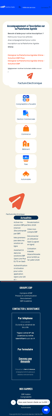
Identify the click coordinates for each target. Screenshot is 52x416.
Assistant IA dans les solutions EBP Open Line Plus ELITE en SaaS (20, 256)
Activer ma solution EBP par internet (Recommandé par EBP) (20, 228)
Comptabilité (25, 397)
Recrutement (26, 298)
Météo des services (29, 7)
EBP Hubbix (26, 394)
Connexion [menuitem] (45, 8)
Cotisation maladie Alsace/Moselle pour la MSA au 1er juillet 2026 (33, 254)
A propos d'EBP (26, 293)
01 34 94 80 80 (25, 322)
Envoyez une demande (25, 360)
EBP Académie (26, 301)
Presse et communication (26, 296)
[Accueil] (9, 4)
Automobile (26, 407)
